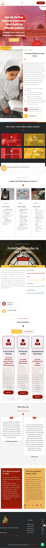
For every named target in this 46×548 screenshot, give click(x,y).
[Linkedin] (37, 505)
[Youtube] (41, 505)
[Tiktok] (25, 507)
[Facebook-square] (25, 505)
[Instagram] (33, 505)
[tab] (16, 332)
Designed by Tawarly (33, 544)
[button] (42, 544)
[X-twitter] (29, 505)
